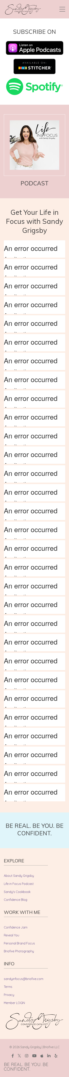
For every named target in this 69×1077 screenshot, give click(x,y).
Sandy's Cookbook (17, 892)
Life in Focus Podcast (19, 884)
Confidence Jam (15, 927)
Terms (8, 987)
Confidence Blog (15, 900)
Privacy (9, 995)
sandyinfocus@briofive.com (23, 979)
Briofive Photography (19, 951)
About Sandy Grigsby (19, 876)
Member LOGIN (14, 1003)
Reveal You (11, 935)
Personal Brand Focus (19, 943)
